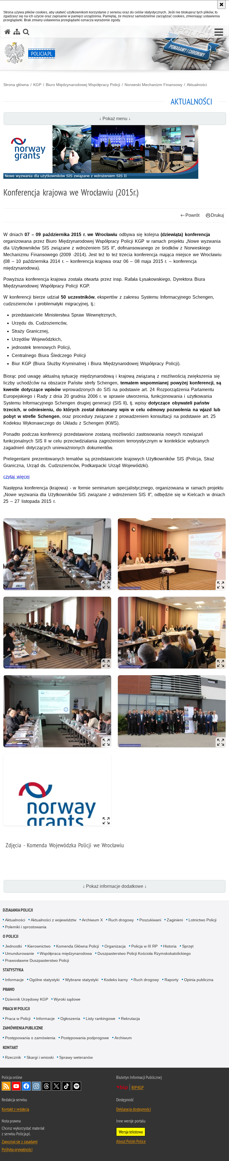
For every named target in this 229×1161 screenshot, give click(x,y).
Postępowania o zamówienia (30, 1038)
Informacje (14, 979)
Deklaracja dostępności (133, 1109)
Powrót (192, 215)
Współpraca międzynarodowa (66, 953)
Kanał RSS (6, 1086)
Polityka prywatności (17, 1149)
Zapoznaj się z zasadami (19, 1141)
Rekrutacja (130, 1018)
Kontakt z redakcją (15, 1109)
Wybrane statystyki (81, 979)
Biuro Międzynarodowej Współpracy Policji (83, 84)
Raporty (171, 979)
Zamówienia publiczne (23, 1028)
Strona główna (16, 84)
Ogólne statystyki (44, 979)
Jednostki (13, 946)
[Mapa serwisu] (16, 31)
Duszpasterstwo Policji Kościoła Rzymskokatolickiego (144, 953)
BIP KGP (138, 1087)
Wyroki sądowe (67, 999)
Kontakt (10, 1047)
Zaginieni (175, 920)
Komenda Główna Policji (77, 946)
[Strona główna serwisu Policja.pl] (7, 31)
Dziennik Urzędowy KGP (26, 999)
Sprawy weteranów (76, 1057)
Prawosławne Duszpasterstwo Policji (37, 960)
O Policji (10, 936)
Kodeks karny (116, 979)
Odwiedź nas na (16, 1086)
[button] (218, 32)
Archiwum (123, 1038)
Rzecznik (13, 1057)
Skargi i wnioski (40, 1057)
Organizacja (115, 946)
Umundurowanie (19, 953)
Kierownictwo (39, 946)
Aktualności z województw (53, 920)
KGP (37, 84)
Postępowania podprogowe (85, 1038)
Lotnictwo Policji (202, 920)
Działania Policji (18, 910)
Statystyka (13, 970)
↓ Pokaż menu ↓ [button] (115, 118)
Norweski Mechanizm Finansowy (153, 84)
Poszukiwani (150, 920)
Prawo (9, 989)
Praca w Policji (16, 1009)
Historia (169, 946)
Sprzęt (188, 946)
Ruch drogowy (121, 920)
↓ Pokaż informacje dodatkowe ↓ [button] (115, 886)
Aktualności (197, 84)
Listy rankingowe (100, 1018)
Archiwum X (92, 920)
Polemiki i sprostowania (25, 927)
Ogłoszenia (70, 1018)
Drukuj (217, 215)
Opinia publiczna (198, 979)
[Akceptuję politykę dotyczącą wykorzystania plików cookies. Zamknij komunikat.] (221, 4)
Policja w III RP (144, 946)
